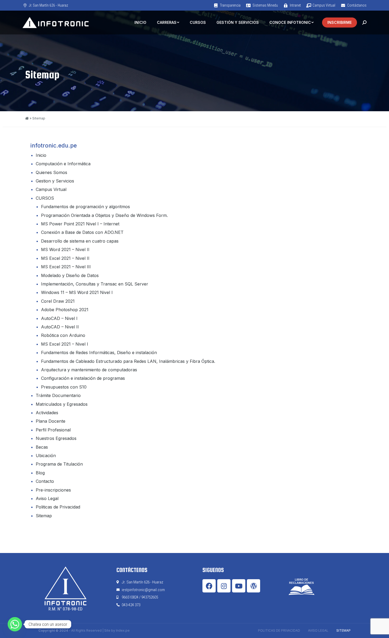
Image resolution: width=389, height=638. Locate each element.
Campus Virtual (51, 189)
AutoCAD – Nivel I (59, 318)
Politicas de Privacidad (58, 507)
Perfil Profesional (53, 429)
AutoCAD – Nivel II (60, 326)
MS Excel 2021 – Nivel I (64, 344)
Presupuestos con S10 (64, 387)
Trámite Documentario (58, 395)
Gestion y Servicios (55, 181)
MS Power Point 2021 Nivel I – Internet (80, 223)
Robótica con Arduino (63, 335)
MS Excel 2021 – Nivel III (66, 266)
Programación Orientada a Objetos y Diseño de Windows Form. (104, 215)
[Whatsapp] (15, 624)
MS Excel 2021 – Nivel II (65, 258)
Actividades (47, 412)
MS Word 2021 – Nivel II (65, 249)
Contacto (45, 481)
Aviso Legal (47, 498)
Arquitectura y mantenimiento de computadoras (89, 369)
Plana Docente (50, 421)
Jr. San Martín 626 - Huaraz (48, 5)
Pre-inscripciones (53, 490)
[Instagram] (223, 585)
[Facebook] (209, 585)
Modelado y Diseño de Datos (70, 275)
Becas (42, 447)
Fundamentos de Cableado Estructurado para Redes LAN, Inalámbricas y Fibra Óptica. (128, 361)
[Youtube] (238, 585)
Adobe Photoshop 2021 (64, 309)
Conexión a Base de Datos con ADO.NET (82, 232)
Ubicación (46, 455)
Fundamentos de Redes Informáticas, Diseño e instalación (99, 352)
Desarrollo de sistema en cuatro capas (80, 241)
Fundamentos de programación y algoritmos (85, 206)
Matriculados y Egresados (62, 404)
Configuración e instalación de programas (83, 378)
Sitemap (44, 515)
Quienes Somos (51, 172)
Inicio (41, 155)
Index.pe (123, 630)
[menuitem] (227, 5)
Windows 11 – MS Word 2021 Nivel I (77, 292)
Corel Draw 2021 (58, 301)
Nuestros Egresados (56, 438)
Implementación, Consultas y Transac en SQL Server (94, 284)
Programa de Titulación (59, 464)
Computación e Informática (63, 163)
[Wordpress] (253, 585)
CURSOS (45, 198)
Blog (40, 472)
